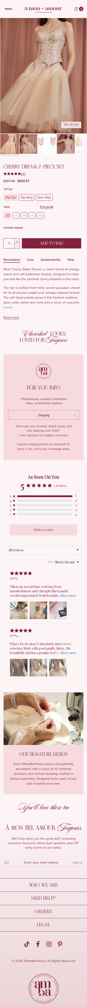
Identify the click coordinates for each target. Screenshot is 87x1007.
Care (30, 259)
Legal (43, 924)
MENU (8, 9)
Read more (11, 317)
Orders (43, 911)
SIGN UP (77, 862)
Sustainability (51, 259)
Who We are (43, 885)
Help (70, 259)
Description (11, 259)
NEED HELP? (43, 898)
